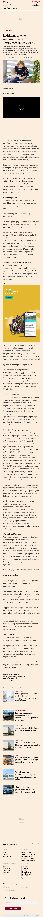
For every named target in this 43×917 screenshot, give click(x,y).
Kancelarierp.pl (26, 874)
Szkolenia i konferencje (10, 884)
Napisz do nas (7, 856)
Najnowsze (24, 688)
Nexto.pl (24, 870)
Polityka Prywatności (28, 852)
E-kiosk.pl (24, 866)
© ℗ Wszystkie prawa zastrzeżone (14, 676)
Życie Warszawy (27, 878)
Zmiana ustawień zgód (29, 854)
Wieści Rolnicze (26, 876)
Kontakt (5, 854)
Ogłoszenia (6, 868)
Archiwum (6, 872)
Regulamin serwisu (28, 856)
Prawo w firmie (7, 31)
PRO (15, 9)
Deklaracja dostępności (29, 860)
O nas (4, 852)
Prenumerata (7, 870)
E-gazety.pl (25, 868)
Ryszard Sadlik (8, 88)
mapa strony (7, 887)
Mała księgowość (27, 872)
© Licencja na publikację (11, 674)
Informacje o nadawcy (29, 858)
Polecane (15, 688)
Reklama (5, 866)
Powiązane (6, 688)
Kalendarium (25, 887)
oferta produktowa (9, 890)
